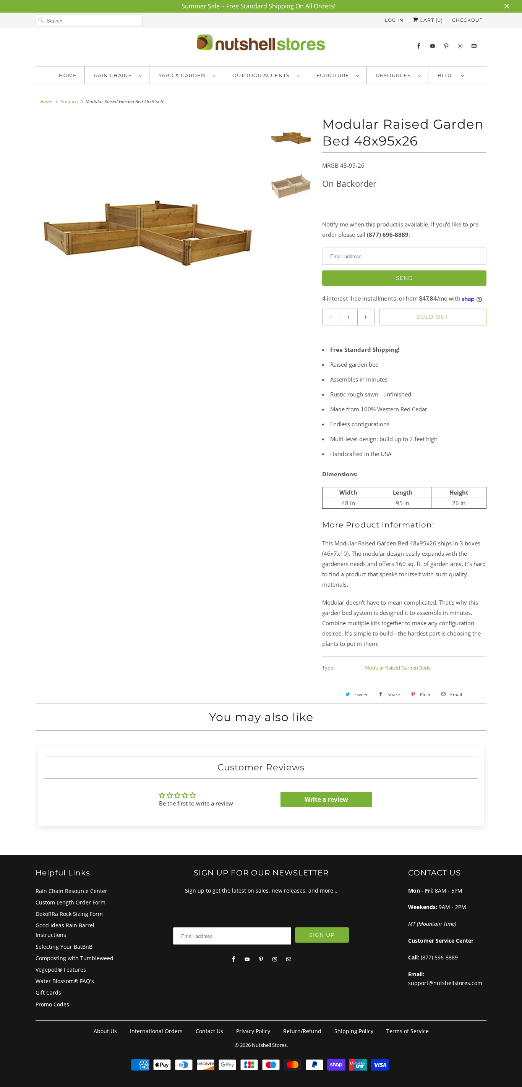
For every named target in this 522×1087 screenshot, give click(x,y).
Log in (394, 20)
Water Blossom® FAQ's (65, 981)
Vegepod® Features (61, 969)
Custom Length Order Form (70, 902)
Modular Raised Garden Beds (397, 667)
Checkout (467, 20)
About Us (105, 1031)
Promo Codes (52, 1004)
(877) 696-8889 (439, 957)
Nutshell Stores (269, 1045)
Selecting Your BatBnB (64, 946)
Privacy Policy (253, 1031)
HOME (68, 75)
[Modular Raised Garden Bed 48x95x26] (147, 227)
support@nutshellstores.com (445, 983)
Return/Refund (302, 1031)
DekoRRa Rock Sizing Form (69, 913)
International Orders (156, 1031)
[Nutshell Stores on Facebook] (419, 46)
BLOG (447, 75)
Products (69, 101)
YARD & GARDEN (184, 75)
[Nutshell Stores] (261, 45)
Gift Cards (48, 992)
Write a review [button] (326, 799)
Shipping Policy (353, 1031)
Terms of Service (407, 1031)
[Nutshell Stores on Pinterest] (446, 46)
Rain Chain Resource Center (71, 891)
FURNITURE (334, 75)
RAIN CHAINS (114, 75)
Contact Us (209, 1031)
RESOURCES (395, 75)
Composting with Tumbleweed (74, 958)
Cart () (430, 20)
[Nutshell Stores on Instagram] (460, 46)
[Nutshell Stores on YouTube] (433, 46)
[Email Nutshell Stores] (474, 46)
